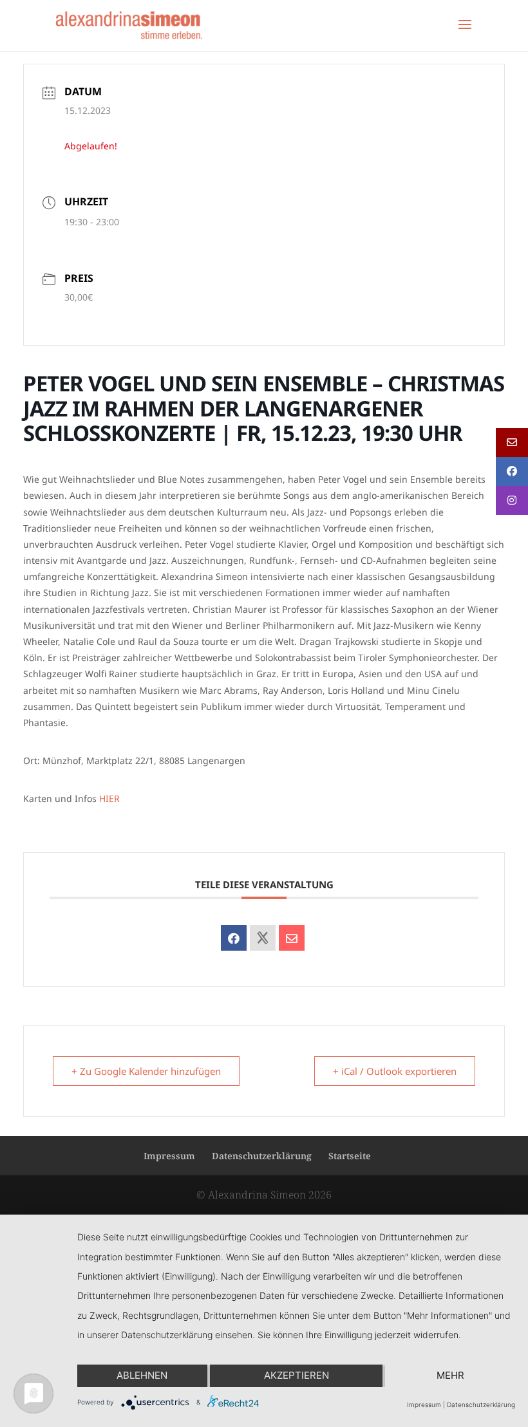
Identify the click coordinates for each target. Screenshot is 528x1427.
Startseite (349, 1156)
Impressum (169, 1156)
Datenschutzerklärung (262, 1156)
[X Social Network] (263, 938)
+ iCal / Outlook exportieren (395, 1071)
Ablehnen (142, 1375)
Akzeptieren (296, 1375)
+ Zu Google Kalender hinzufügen (146, 1071)
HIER (109, 798)
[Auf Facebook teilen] (234, 938)
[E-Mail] (292, 938)
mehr (450, 1375)
